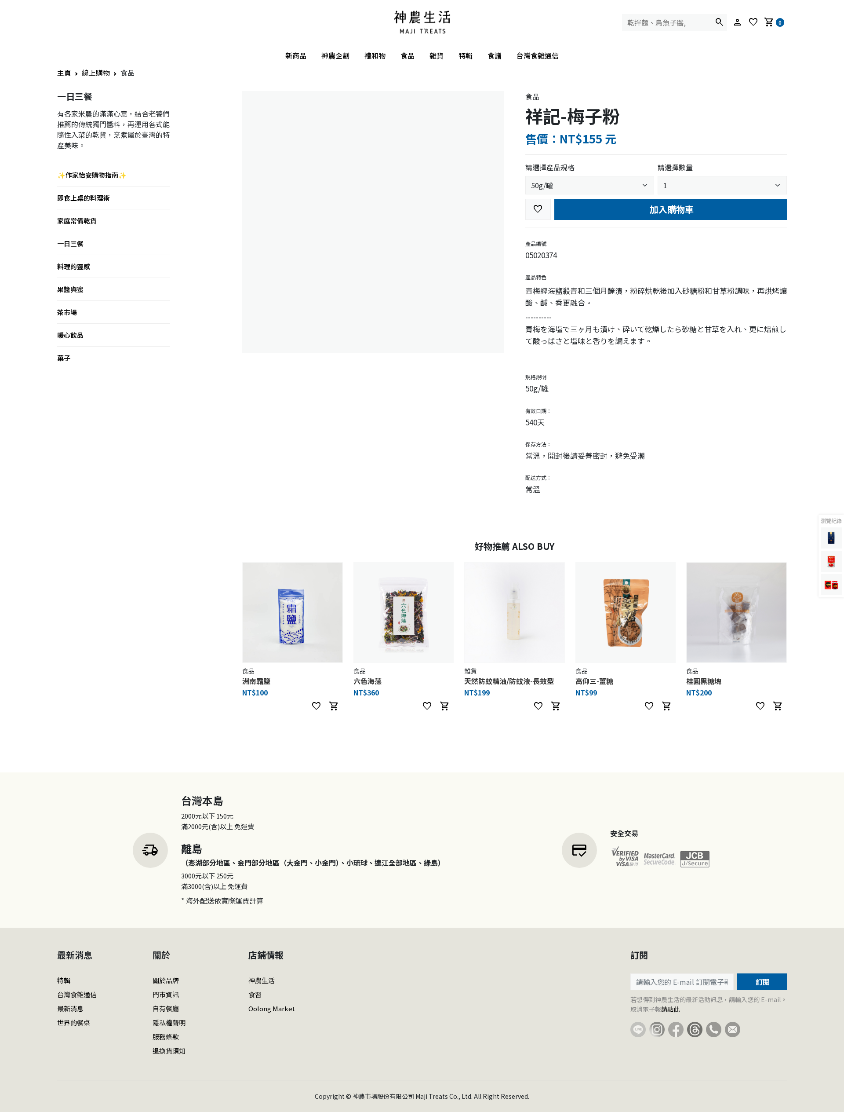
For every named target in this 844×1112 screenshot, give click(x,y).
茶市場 (67, 312)
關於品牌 (166, 980)
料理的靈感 (73, 266)
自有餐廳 (166, 1008)
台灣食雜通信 (538, 55)
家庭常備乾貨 (77, 220)
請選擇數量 (675, 167)
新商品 (295, 55)
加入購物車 (671, 209)
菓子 (63, 357)
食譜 (494, 55)
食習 (255, 994)
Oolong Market (271, 1008)
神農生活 (261, 980)
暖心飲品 (70, 335)
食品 (407, 55)
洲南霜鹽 (256, 681)
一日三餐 (70, 243)
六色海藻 (367, 681)
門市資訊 (166, 994)
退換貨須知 (169, 1050)
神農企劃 (335, 55)
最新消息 (70, 1008)
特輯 (465, 55)
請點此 (670, 1009)
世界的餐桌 (73, 1022)
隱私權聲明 (169, 1022)
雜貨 (436, 55)
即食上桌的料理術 (83, 197)
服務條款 (166, 1036)
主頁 (64, 72)
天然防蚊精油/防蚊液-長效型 (509, 681)
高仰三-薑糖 (594, 681)
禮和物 (375, 55)
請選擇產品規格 (550, 167)
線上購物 (96, 72)
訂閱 (762, 982)
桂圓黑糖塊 (703, 681)
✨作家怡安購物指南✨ (92, 174)
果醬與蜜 (70, 289)
